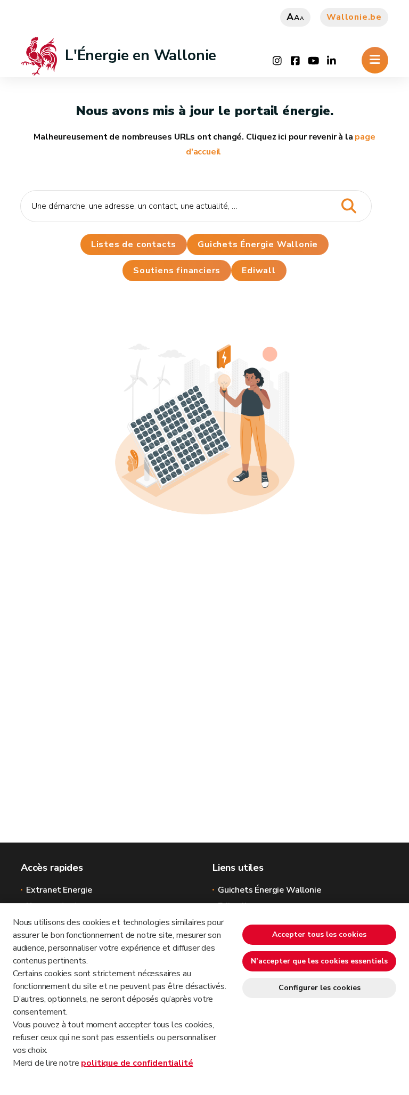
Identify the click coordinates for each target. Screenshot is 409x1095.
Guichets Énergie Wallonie (258, 244)
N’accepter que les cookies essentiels (319, 961)
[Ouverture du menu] (375, 60)
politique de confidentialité (137, 1063)
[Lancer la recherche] (348, 206)
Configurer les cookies (320, 988)
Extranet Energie (59, 890)
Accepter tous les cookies (319, 934)
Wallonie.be (354, 17)
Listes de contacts (133, 244)
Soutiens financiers (176, 270)
